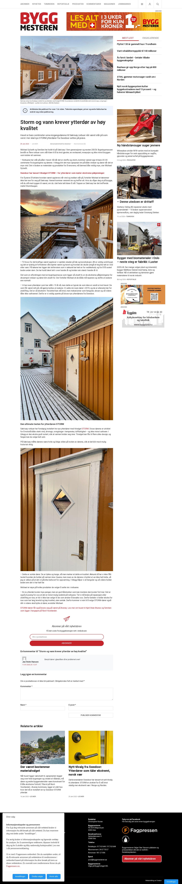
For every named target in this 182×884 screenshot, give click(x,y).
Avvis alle (53, 876)
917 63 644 (101, 846)
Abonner (24, 4)
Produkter (78, 4)
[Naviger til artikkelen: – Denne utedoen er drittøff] (139, 182)
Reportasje (63, 4)
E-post (72, 705)
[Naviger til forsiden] (39, 21)
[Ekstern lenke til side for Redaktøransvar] (141, 839)
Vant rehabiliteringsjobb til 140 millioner (137, 51)
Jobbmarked (124, 4)
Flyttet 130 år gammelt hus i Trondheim (136, 44)
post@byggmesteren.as (97, 860)
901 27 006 (101, 853)
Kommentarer (94, 4)
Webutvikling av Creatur (153, 880)
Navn (23, 705)
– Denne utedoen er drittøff (135, 201)
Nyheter (36, 4)
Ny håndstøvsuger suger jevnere (138, 145)
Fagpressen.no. (13, 866)
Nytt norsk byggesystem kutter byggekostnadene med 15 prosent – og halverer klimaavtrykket (136, 89)
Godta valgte (37, 876)
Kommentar (26, 686)
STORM (85, 429)
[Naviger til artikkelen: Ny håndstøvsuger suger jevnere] (139, 126)
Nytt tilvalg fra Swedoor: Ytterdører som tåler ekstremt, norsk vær (89, 770)
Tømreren (49, 4)
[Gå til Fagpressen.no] (141, 830)
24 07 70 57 (103, 850)
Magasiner (109, 4)
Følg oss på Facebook (131, 819)
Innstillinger (171, 882)
